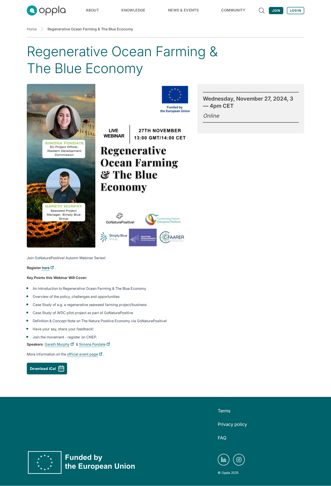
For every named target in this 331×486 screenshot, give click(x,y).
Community (233, 10)
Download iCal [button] (43, 368)
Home (32, 29)
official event (82, 354)
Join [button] (276, 10)
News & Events (183, 10)
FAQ (222, 438)
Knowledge (133, 10)
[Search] (261, 10)
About (92, 10)
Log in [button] (295, 10)
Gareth (57, 344)
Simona (92, 344)
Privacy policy (232, 424)
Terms (224, 411)
